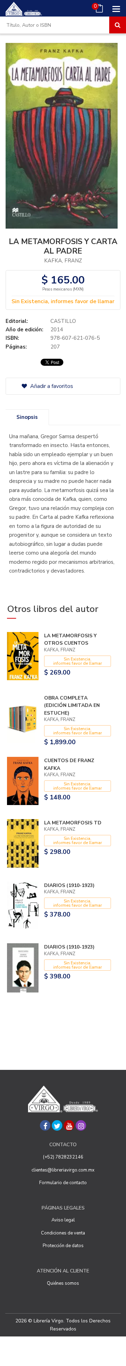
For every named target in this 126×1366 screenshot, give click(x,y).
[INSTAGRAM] (81, 1125)
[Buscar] (117, 25)
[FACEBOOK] (45, 1125)
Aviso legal (63, 1220)
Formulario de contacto (63, 1183)
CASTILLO (63, 321)
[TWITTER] (57, 1125)
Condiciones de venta (63, 1233)
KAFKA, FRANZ (63, 260)
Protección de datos (63, 1246)
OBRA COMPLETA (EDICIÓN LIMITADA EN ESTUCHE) (72, 705)
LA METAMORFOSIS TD (73, 822)
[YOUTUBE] (69, 1125)
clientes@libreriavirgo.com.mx (62, 1170)
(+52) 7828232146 (63, 1157)
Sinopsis (27, 417)
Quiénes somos (63, 1283)
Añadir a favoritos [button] (51, 386)
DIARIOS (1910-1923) (69, 885)
